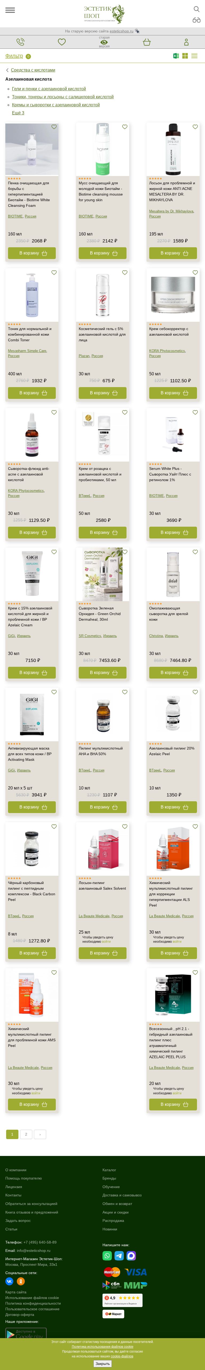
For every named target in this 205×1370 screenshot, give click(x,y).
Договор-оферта (19, 1314)
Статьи (11, 1229)
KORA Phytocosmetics (167, 351)
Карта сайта (15, 1292)
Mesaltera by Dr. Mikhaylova (171, 211)
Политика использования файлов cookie (102, 1347)
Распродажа (113, 1220)
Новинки (109, 1229)
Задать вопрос (18, 1220)
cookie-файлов (122, 1356)
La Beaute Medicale (94, 916)
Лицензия (13, 1187)
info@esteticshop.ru (33, 1250)
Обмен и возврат (117, 1203)
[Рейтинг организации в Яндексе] (122, 1300)
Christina (156, 636)
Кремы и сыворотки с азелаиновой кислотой (56, 105)
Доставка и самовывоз (121, 1195)
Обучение (111, 1187)
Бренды (109, 1178)
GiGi (11, 636)
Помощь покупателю (23, 1178)
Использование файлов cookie (32, 1298)
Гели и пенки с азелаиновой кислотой (49, 89)
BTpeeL (85, 496)
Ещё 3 (18, 113)
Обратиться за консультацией (31, 1203)
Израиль (24, 636)
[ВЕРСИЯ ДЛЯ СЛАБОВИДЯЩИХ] (196, 20)
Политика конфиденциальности (33, 1303)
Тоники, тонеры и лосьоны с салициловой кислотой (63, 97)
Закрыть (103, 1363)
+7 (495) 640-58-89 (40, 1242)
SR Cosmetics (90, 636)
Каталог (109, 1170)
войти (106, 942)
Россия (30, 216)
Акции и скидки (115, 1212)
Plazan (84, 356)
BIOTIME (15, 216)
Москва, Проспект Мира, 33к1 (31, 1264)
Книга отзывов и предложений (31, 1212)
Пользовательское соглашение (32, 1309)
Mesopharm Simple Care (27, 351)
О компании (15, 1170)
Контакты (13, 1195)
